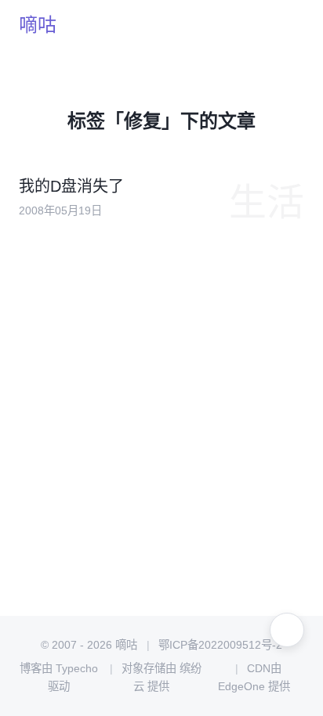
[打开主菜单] (287, 25)
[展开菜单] (287, 630)
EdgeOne (241, 686)
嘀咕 (37, 24)
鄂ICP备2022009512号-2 (220, 645)
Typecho (77, 668)
